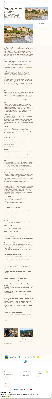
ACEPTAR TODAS (8, 396)
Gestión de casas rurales (39, 379)
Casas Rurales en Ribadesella (26, 376)
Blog (22, 2)
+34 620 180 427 (6, 379)
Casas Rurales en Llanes (26, 375)
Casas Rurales (13, 2)
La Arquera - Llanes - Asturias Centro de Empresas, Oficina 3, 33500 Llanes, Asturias (8, 375)
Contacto (25, 2)
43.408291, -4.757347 (6, 377)
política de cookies (37, 394)
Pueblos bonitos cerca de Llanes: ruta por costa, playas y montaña (13, 5)
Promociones (18, 2)
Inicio (4, 5)
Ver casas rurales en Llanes (8, 320)
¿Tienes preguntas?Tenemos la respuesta (40, 373)
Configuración (3, 396)
